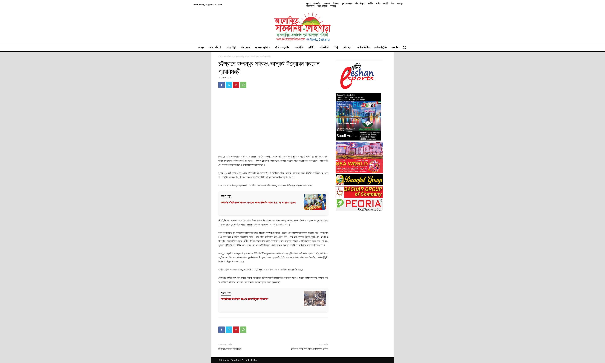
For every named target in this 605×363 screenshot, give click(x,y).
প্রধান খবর (227, 56)
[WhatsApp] (243, 85)
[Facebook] (221, 85)
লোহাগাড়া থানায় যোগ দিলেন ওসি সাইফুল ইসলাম (309, 348)
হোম (219, 56)
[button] (404, 47)
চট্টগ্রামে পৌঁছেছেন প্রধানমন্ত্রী (229, 348)
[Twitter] (229, 85)
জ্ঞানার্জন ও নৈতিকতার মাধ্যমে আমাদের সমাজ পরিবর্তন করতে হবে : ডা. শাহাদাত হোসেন (258, 202)
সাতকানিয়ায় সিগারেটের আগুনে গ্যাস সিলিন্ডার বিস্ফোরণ (244, 299)
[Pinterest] (236, 85)
